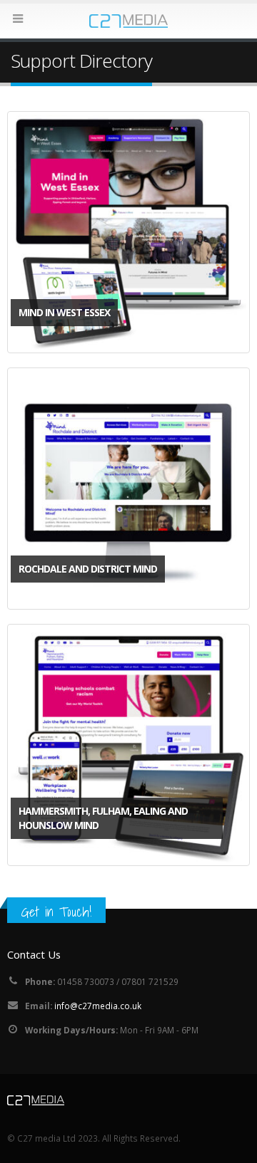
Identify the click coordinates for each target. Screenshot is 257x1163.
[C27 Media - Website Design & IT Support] (128, 20)
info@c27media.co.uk (97, 1005)
